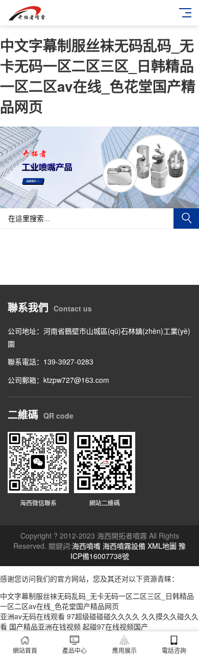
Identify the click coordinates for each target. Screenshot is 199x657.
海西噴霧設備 (124, 546)
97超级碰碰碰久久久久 (103, 616)
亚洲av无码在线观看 (32, 616)
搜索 (186, 218)
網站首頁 (25, 650)
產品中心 (74, 650)
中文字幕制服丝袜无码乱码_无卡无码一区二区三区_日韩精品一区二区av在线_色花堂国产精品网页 (97, 76)
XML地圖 (162, 546)
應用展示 (124, 650)
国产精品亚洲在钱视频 (45, 626)
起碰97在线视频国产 (115, 626)
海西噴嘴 (86, 546)
